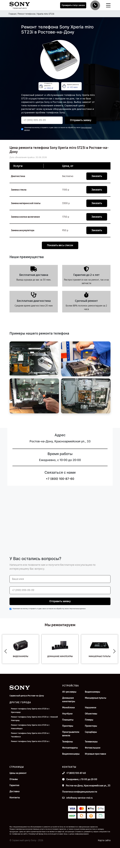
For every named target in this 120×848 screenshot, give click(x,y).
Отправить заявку (80, 120)
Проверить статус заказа (73, 5)
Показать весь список (60, 245)
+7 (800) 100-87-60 (60, 479)
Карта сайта (104, 840)
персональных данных (77, 609)
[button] (6, 651)
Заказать (96, 176)
